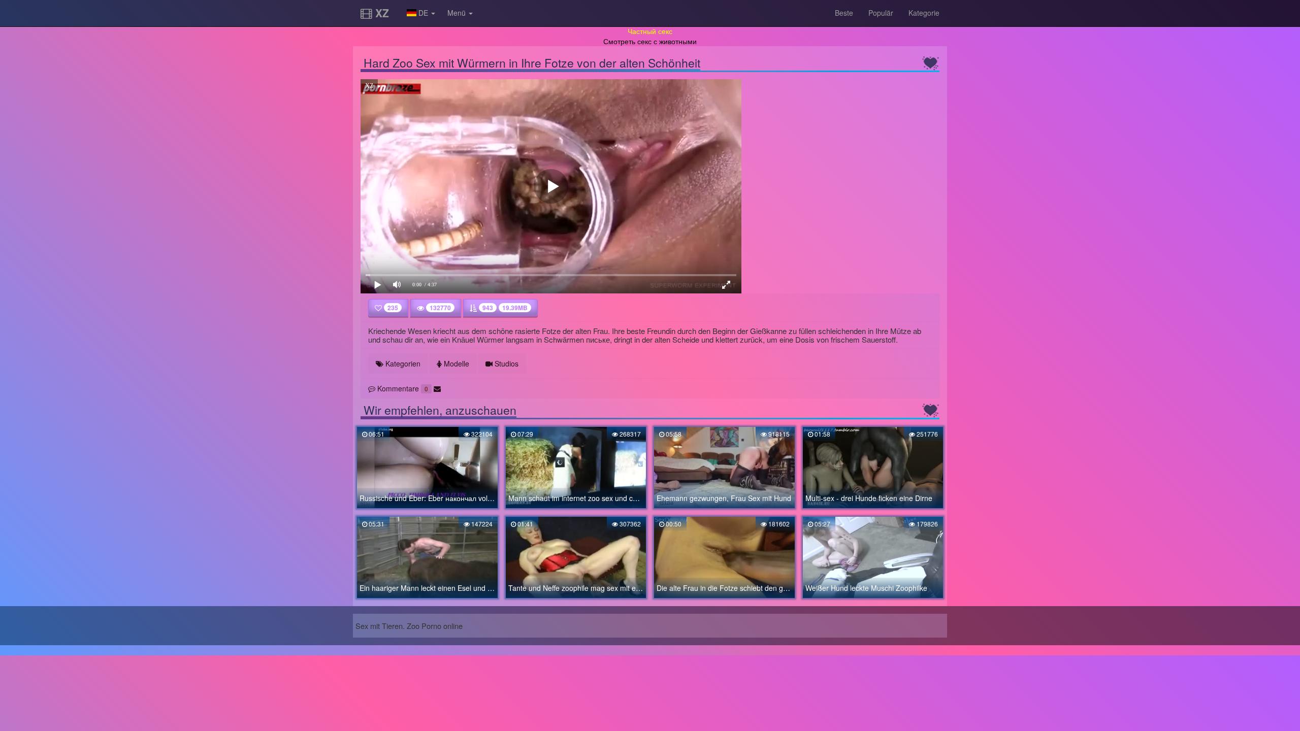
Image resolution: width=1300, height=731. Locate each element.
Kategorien (401, 363)
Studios (505, 363)
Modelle (455, 363)
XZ (380, 12)
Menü (457, 13)
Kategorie (923, 13)
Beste (844, 13)
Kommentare (401, 388)
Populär (880, 13)
